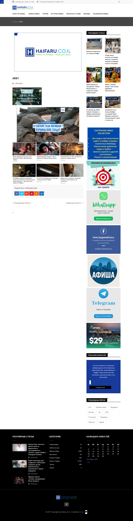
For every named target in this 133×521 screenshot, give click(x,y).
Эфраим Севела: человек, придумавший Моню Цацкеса (36, 479)
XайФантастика (65, 448)
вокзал (91, 412)
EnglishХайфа (65, 444)
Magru (82, 512)
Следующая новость (74, 203)
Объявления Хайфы (100, 14)
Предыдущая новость (22, 203)
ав (99, 412)
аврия (101, 422)
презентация (101, 407)
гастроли (92, 417)
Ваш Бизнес (65, 454)
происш (92, 422)
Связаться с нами (73, 14)
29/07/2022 (18, 83)
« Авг (88, 462)
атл (90, 407)
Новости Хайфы (18, 14)
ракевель (103, 417)
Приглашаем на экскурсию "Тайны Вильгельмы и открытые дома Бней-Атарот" (93, 89)
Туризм (45, 14)
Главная (15, 22)
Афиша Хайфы (34, 14)
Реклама (86, 14)
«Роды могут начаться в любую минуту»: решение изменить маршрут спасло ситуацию (112, 59)
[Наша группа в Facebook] (119, 1)
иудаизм (114, 407)
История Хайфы (57, 14)
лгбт (107, 412)
